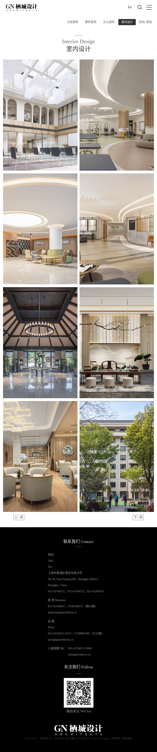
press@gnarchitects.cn (60, 639)
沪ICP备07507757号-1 (76, 738)
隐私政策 (127, 738)
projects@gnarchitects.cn (62, 612)
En (130, 7)
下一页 (138, 517)
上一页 (19, 517)
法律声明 (116, 738)
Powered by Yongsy (99, 738)
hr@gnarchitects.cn (79, 654)
